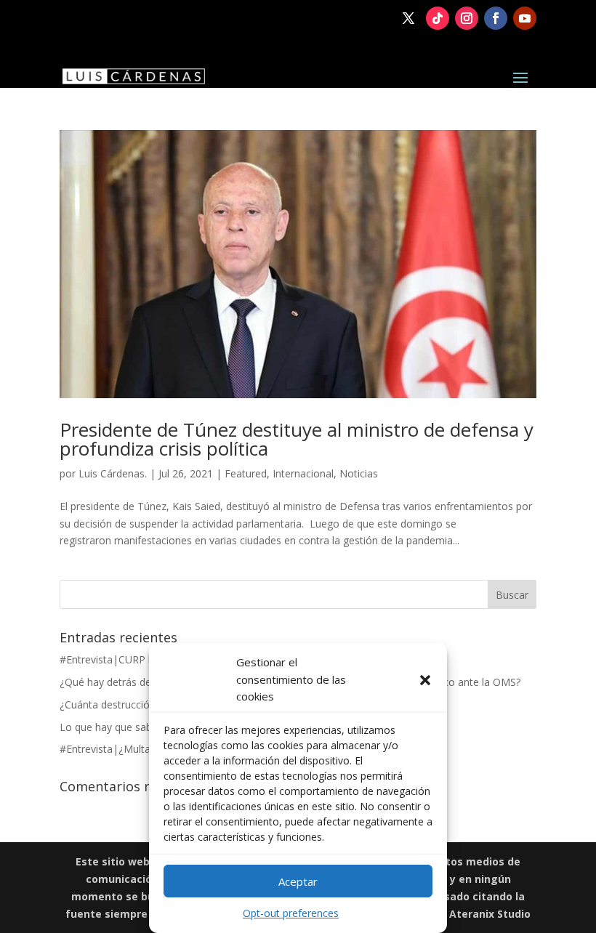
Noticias (358, 473)
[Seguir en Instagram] (466, 18)
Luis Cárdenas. (112, 473)
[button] (425, 680)
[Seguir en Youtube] (524, 18)
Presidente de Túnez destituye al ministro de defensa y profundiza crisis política (296, 438)
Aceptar (298, 881)
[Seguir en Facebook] (495, 18)
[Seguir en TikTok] (437, 18)
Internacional (303, 473)
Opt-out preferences (291, 913)
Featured (246, 473)
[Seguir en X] (408, 18)
